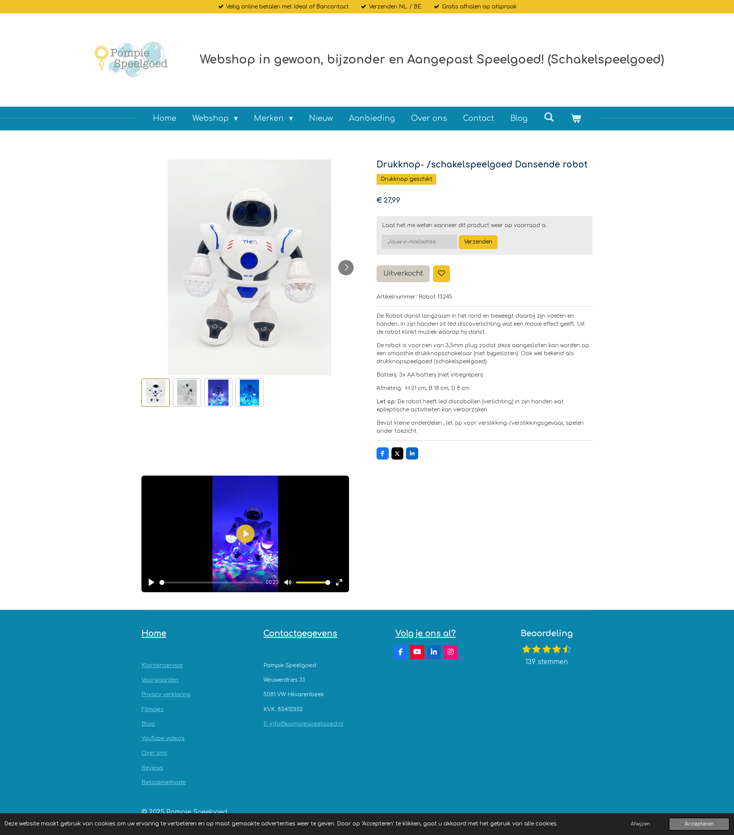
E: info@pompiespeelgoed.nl (303, 724)
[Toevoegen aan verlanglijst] (441, 273)
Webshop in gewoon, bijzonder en (432, 60)
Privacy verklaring (166, 694)
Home (153, 633)
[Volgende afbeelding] (346, 267)
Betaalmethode (163, 782)
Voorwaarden (160, 680)
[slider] (211, 582)
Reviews (152, 768)
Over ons (154, 753)
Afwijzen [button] (640, 824)
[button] (155, 393)
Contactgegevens (300, 633)
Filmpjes (152, 709)
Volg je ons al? (425, 633)
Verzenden (478, 242)
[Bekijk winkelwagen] (575, 118)
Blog (148, 724)
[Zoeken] (549, 117)
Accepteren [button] (699, 824)
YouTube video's (163, 738)
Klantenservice (162, 665)
